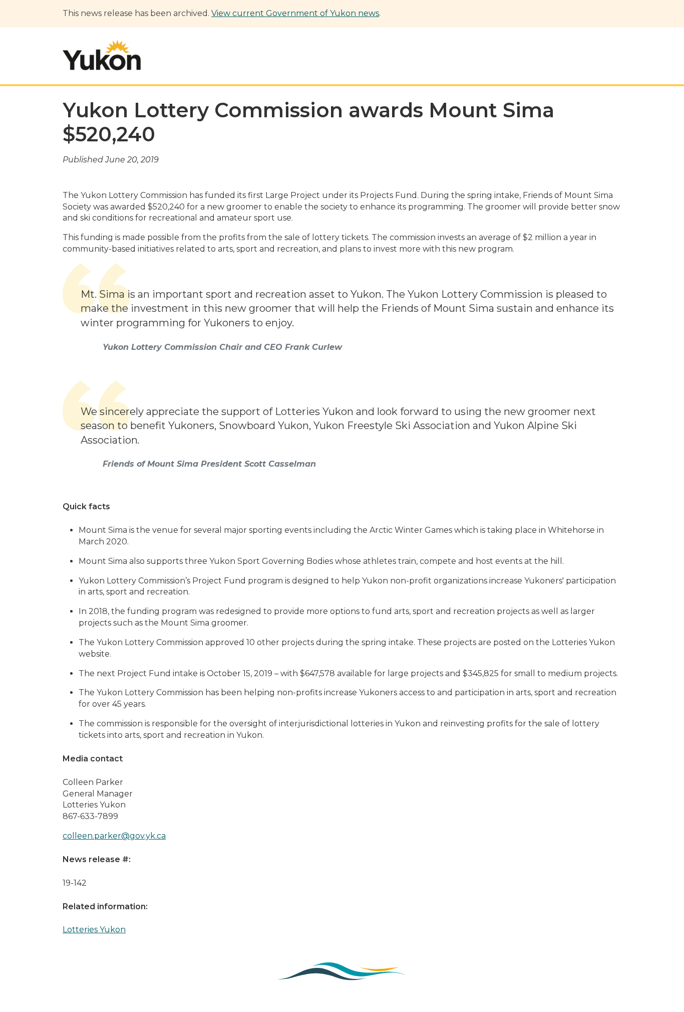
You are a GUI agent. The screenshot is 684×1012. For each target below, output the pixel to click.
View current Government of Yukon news (295, 13)
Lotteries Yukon (94, 929)
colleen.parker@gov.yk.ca (114, 836)
